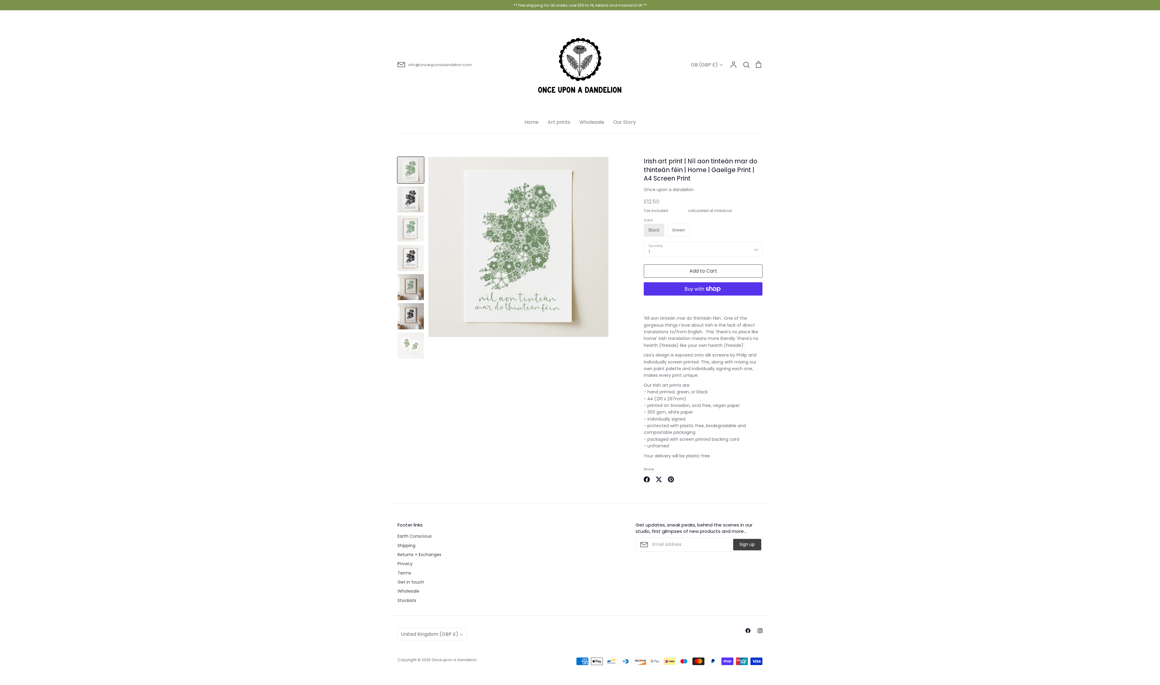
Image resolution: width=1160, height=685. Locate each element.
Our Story (624, 122)
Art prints (559, 122)
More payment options (703, 303)
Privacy (405, 564)
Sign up (747, 544)
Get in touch (411, 582)
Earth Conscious (415, 536)
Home (531, 122)
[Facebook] (748, 631)
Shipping (678, 210)
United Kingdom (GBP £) (429, 634)
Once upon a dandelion (669, 190)
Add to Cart (703, 270)
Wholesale (591, 122)
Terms (404, 573)
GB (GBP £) (704, 64)
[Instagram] (760, 631)
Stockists (407, 600)
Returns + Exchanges (419, 555)
